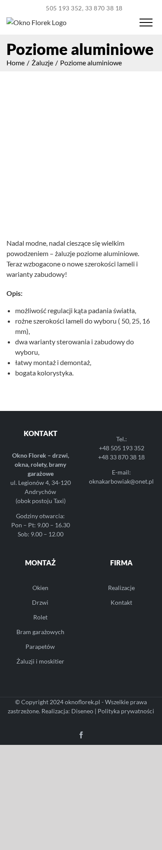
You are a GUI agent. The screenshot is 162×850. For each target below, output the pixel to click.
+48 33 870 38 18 (121, 457)
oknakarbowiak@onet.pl (121, 481)
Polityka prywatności (126, 711)
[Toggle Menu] (146, 22)
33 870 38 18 (104, 8)
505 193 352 (64, 8)
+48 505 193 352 (121, 448)
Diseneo (82, 711)
